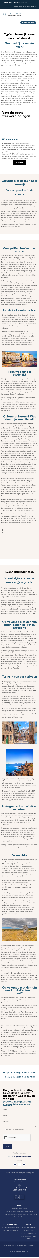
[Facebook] (15, 1164)
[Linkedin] (24, 1164)
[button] (19, 530)
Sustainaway (19, 1245)
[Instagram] (19, 1164)
